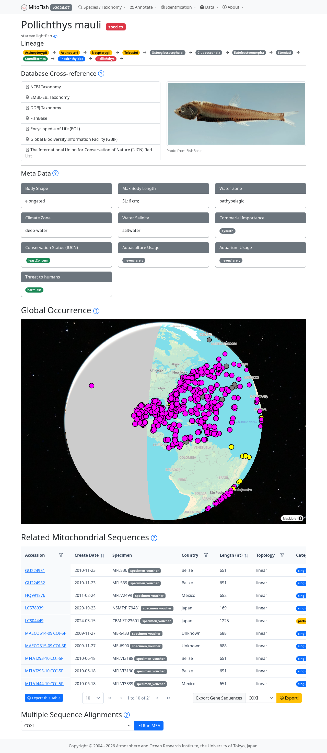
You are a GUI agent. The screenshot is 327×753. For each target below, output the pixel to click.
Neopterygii (101, 52)
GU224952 (35, 583)
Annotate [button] (144, 7)
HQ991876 (35, 595)
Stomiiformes (35, 59)
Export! (291, 698)
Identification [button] (179, 7)
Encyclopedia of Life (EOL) (54, 129)
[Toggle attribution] (300, 518)
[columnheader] (89, 555)
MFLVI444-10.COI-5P (44, 683)
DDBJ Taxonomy (45, 108)
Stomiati (284, 52)
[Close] (318, 9)
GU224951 (35, 570)
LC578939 (34, 608)
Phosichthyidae (71, 59)
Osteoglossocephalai (167, 52)
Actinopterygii (36, 52)
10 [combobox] (88, 698)
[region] (163, 421)
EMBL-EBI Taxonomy (49, 97)
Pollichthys (105, 59)
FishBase (38, 118)
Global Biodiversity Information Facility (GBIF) (73, 139)
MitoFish (48, 7)
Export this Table (46, 697)
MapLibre (289, 518)
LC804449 (34, 620)
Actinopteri (69, 52)
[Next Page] (157, 698)
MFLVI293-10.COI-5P (44, 658)
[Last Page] (168, 698)
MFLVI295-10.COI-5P (44, 671)
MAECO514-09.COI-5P (45, 633)
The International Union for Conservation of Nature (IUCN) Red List (88, 153)
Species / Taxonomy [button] (103, 7)
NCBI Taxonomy (45, 87)
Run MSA (151, 725)
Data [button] (209, 7)
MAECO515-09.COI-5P (45, 646)
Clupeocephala (208, 52)
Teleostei (131, 52)
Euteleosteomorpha (249, 52)
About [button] (233, 7)
